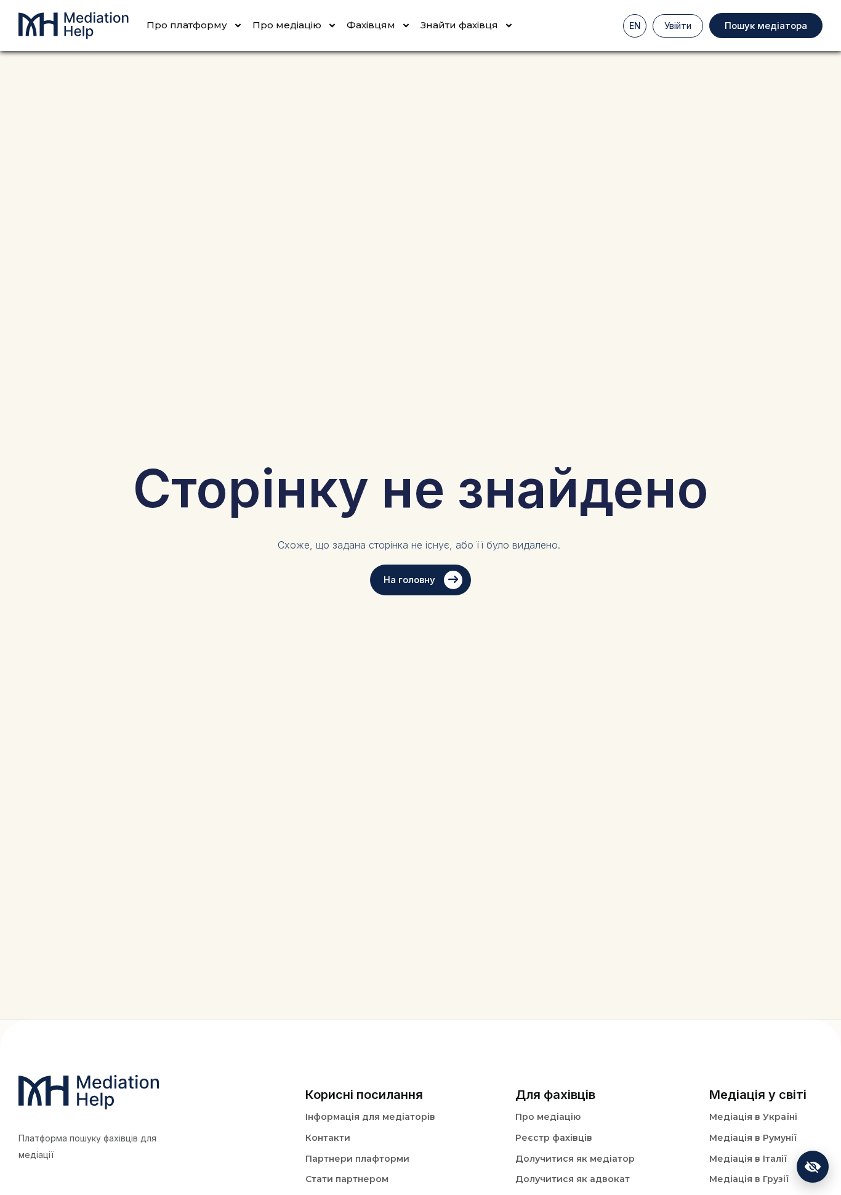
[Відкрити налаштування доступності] (813, 1167)
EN (635, 25)
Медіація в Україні (753, 1116)
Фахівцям (371, 25)
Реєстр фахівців (553, 1137)
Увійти (677, 25)
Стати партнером (346, 1179)
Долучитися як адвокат (572, 1179)
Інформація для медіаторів (370, 1116)
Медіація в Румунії (753, 1137)
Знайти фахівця (459, 25)
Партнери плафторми (357, 1158)
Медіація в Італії (748, 1158)
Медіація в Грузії (749, 1179)
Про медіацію (548, 1116)
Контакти (327, 1137)
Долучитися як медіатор (575, 1158)
